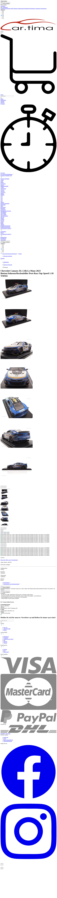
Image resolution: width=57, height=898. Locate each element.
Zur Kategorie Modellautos (7, 174)
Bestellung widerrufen (35, 8)
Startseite (3, 258)
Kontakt (5, 649)
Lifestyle (5, 641)
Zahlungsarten (21, 8)
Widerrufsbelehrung (7, 741)
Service (5, 630)
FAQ (4, 650)
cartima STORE (6, 628)
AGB (4, 738)
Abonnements (43, 8)
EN (3, 12)
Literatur (5, 642)
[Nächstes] (5, 487)
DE (3, 11)
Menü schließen (6, 3)
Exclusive (3, 175)
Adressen (15, 8)
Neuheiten (7, 175)
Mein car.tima (4, 1)
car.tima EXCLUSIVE (8, 639)
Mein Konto (6, 652)
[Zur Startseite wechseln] (28, 30)
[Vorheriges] (2, 487)
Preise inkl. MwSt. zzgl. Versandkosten (9, 560)
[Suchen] (1, 33)
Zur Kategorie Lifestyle (6, 234)
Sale (11, 175)
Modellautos (6, 636)
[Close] (2, 531)
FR (3, 14)
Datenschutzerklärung (8, 740)
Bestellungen (27, 8)
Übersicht (3, 8)
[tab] (7, 582)
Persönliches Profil (9, 8)
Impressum (5, 737)
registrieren (5, 7)
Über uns (5, 627)
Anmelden (3, 6)
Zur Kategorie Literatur (6, 228)
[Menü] (2, 32)
